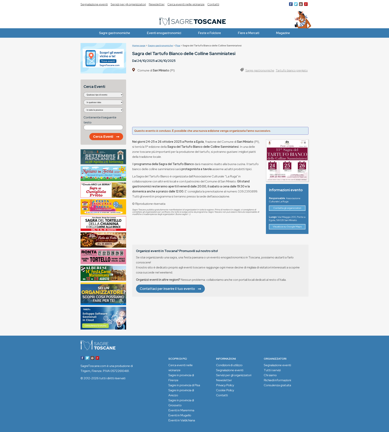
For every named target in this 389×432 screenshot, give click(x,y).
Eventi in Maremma (181, 410)
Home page (138, 45)
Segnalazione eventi (94, 4)
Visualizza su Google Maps (287, 226)
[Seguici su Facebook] (291, 4)
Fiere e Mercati (248, 33)
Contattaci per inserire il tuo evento (167, 288)
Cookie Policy (225, 390)
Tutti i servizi (272, 370)
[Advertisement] (220, 101)
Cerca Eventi (103, 136)
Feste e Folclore (209, 33)
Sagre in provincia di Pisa (184, 385)
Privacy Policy (225, 385)
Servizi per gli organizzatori (128, 4)
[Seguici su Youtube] (306, 4)
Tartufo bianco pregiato (292, 70)
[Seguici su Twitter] (296, 4)
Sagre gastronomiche (114, 33)
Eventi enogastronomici (164, 33)
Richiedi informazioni (277, 380)
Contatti (213, 4)
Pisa (177, 45)
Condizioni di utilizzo (229, 365)
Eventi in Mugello (179, 415)
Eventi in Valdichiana (181, 420)
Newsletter (157, 4)
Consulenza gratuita (277, 385)
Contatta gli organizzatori (287, 208)
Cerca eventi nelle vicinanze (186, 4)
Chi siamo (270, 375)
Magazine (283, 33)
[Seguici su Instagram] (301, 4)
